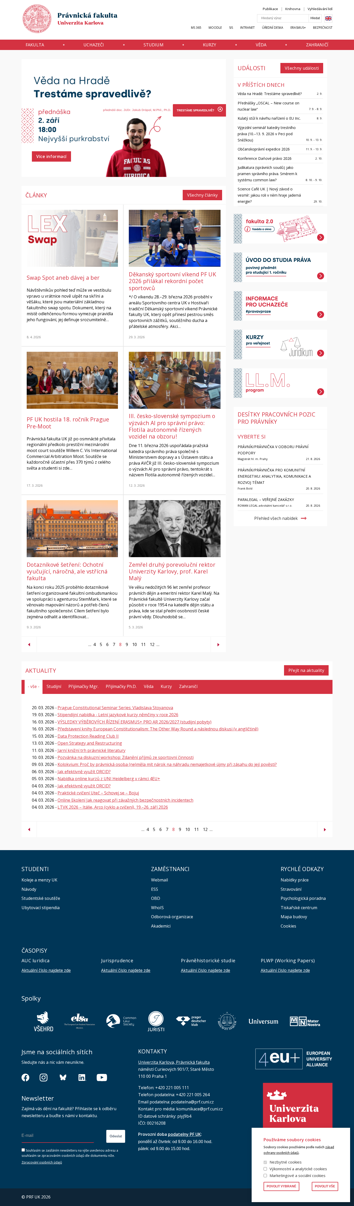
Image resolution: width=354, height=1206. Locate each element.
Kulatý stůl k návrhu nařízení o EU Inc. (269, 118)
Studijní (54, 686)
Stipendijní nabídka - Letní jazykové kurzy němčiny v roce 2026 (118, 714)
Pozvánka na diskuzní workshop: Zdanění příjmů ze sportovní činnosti (126, 757)
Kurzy (209, 45)
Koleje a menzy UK (39, 880)
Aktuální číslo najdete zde (46, 970)
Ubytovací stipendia (41, 907)
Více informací (51, 156)
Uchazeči (93, 45)
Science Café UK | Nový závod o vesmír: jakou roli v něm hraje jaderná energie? (269, 195)
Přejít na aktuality (306, 670)
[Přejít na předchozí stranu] (29, 642)
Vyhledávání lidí (320, 8)
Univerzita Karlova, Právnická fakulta (174, 1062)
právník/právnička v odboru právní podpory (273, 449)
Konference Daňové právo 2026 (265, 158)
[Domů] (65, 20)
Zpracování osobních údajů (42, 1162)
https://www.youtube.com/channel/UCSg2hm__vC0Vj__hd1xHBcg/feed (102, 1077)
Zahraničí (317, 45)
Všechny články (202, 195)
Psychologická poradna (303, 898)
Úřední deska (272, 27)
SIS (231, 27)
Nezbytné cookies (286, 1162)
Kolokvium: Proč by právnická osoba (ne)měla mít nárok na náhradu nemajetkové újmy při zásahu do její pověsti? (167, 764)
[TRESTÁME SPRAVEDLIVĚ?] (195, 110)
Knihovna (292, 8)
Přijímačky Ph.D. (121, 686)
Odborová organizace (172, 917)
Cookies (288, 926)
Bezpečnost (322, 27)
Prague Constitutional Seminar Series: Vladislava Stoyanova (115, 707)
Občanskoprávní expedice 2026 (264, 149)
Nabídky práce (295, 880)
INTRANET (247, 27)
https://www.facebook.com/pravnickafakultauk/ (25, 1077)
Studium (154, 45)
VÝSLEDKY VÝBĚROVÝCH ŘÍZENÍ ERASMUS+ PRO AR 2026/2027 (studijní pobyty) (134, 722)
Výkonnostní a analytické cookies (298, 1168)
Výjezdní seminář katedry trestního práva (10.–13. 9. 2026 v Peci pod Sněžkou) (267, 133)
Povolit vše (325, 1186)
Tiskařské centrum (299, 907)
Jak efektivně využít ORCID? (84, 771)
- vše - (33, 686)
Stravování (291, 889)
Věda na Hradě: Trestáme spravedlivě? (270, 93)
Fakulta (35, 45)
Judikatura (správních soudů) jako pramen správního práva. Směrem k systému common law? (267, 173)
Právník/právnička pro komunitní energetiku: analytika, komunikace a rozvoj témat (274, 476)
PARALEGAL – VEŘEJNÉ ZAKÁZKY (266, 499)
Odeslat (116, 1136)
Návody (29, 889)
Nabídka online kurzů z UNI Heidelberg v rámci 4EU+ (109, 778)
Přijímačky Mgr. (83, 686)
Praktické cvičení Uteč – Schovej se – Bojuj (98, 793)
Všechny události (302, 68)
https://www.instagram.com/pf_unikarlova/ (43, 1077)
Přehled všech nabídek (276, 518)
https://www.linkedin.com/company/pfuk (82, 1077)
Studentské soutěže (41, 898)
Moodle (215, 27)
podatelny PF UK (184, 1134)
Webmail (159, 880)
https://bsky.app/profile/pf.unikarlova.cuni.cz (63, 1077)
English (328, 18)
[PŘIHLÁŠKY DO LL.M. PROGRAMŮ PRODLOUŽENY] (195, 147)
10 (133, 644)
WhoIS (157, 907)
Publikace (270, 8)
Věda (261, 45)
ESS (154, 889)
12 (151, 644)
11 (142, 644)
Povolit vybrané (281, 1186)
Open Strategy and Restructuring (90, 743)
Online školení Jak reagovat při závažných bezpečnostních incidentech (125, 800)
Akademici (161, 926)
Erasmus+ (298, 27)
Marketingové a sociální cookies (297, 1175)
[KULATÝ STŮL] (195, 135)
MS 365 (196, 27)
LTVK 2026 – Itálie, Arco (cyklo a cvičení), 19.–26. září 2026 (113, 807)
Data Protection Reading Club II (88, 736)
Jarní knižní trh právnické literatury (91, 750)
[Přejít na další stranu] (218, 642)
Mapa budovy (294, 917)
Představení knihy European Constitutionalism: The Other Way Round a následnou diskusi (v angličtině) (158, 729)
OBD (155, 898)
